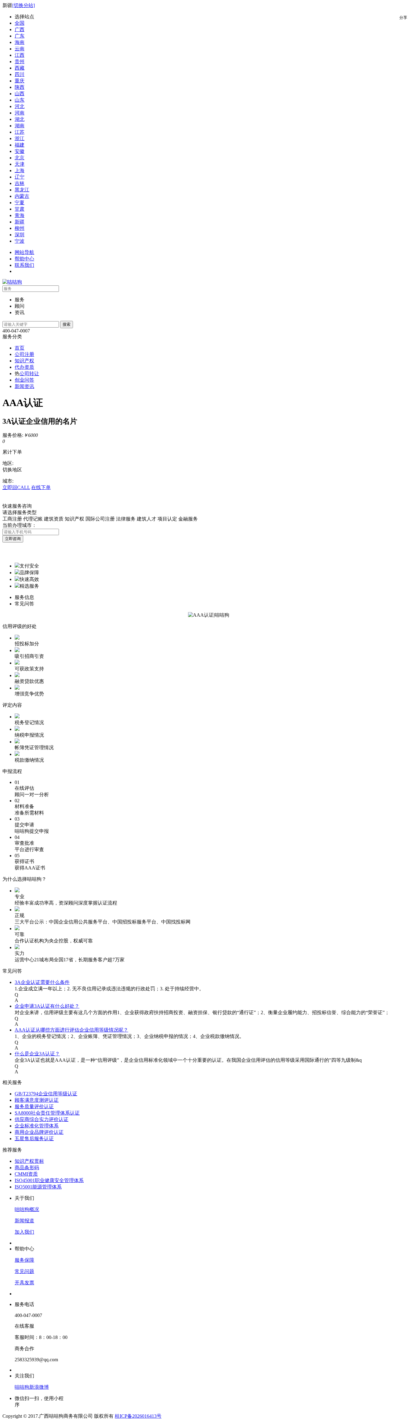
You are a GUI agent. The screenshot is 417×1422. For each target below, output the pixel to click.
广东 (19, 35)
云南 (19, 48)
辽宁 (19, 177)
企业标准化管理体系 (37, 1125)
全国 (19, 23)
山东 (19, 100)
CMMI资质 (26, 1174)
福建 (19, 144)
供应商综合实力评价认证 (41, 1119)
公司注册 (24, 354)
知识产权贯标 (29, 1161)
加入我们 (24, 1232)
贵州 (19, 61)
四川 (19, 74)
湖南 (19, 125)
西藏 (19, 68)
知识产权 (24, 360)
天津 (19, 164)
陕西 (19, 87)
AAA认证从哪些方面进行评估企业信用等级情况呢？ (71, 1029)
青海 (19, 215)
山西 (19, 93)
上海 (19, 170)
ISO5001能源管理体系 (38, 1186)
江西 (19, 55)
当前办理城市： (19, 525)
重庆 (19, 80)
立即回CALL (16, 487)
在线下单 (41, 487)
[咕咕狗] (12, 282)
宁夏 (19, 202)
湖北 (19, 119)
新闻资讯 (24, 386)
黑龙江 (22, 189)
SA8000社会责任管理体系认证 (47, 1112)
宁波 (19, 241)
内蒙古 (22, 196)
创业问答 (24, 380)
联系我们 (24, 265)
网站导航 (24, 252)
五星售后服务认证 (34, 1138)
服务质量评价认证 (34, 1106)
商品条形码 (27, 1167)
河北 (19, 106)
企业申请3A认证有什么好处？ (47, 1006)
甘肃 (19, 209)
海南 (19, 42)
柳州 (19, 228)
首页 (19, 347)
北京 (19, 157)
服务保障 (24, 1260)
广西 (19, 29)
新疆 (19, 221)
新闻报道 (24, 1220)
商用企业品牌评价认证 (39, 1132)
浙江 (19, 138)
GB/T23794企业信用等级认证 (46, 1093)
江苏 (19, 132)
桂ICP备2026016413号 (138, 1416)
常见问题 (24, 1271)
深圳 (19, 234)
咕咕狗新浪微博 (32, 1387)
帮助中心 (24, 258)
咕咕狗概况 (27, 1209)
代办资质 (24, 367)
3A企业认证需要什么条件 (42, 982)
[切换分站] (23, 5)
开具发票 (24, 1282)
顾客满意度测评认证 (37, 1100)
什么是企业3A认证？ (37, 1053)
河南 (19, 112)
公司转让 (29, 373)
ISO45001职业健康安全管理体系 (49, 1180)
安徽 (19, 151)
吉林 (19, 183)
